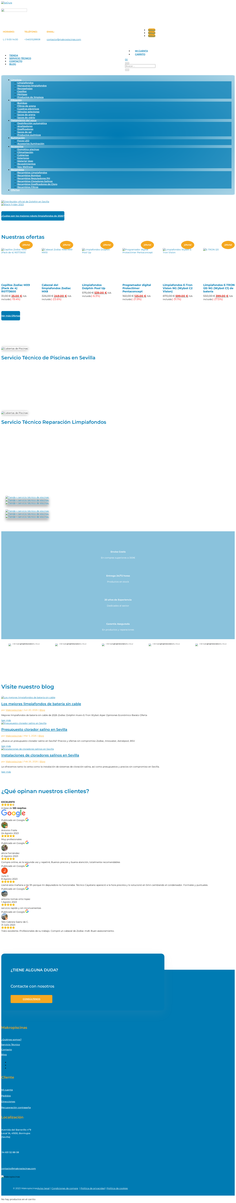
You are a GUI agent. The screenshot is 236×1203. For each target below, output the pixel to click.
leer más (6, 720)
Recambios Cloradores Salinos (34, 181)
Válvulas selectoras (28, 111)
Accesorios (17, 146)
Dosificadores (25, 129)
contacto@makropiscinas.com (64, 39)
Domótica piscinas (28, 149)
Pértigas (22, 94)
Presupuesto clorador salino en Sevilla (34, 729)
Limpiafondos (25, 82)
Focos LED (23, 140)
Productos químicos (29, 134)
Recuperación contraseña (16, 1107)
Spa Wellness (25, 166)
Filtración (16, 100)
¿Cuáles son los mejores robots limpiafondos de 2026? (32, 215)
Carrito (140, 54)
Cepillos (21, 91)
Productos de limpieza (30, 97)
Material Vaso (25, 161)
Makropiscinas (14, 710)
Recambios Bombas (29, 175)
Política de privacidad (93, 1188)
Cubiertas (23, 155)
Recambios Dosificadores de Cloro (37, 184)
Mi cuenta (141, 50)
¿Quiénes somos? (11, 1039)
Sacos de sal (24, 132)
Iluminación (18, 137)
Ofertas (15, 190)
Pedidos (6, 1095)
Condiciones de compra (65, 1188)
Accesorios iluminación (30, 143)
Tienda (13, 55)
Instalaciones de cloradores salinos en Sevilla (40, 755)
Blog (12, 64)
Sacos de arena (26, 114)
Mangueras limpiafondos (32, 85)
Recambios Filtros (27, 187)
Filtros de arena (26, 105)
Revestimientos (26, 163)
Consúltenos (31, 999)
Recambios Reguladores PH (33, 178)
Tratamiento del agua (23, 120)
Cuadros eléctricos (28, 108)
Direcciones (8, 1101)
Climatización (25, 152)
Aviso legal (43, 1188)
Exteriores (23, 158)
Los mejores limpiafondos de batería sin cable (41, 704)
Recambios (17, 169)
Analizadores (24, 126)
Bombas (22, 103)
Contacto (15, 61)
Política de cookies (117, 1188)
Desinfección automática (32, 123)
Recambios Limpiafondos (32, 172)
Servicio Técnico (20, 58)
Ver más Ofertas (10, 315)
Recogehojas (24, 88)
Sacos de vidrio (26, 117)
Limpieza (16, 79)
